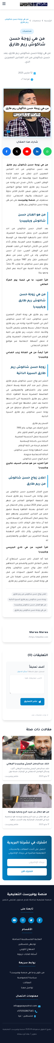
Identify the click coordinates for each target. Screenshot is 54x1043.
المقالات (27, 983)
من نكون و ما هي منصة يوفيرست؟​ (27, 973)
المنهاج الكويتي (27, 949)
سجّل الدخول (22, 672)
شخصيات (36, 21)
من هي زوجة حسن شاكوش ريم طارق (30, 610)
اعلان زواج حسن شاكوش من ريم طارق (29, 594)
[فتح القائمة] (4, 4)
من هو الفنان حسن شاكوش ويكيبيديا (30, 605)
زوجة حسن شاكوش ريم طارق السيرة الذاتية (27, 600)
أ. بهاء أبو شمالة (24, 1034)
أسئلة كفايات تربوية (27, 954)
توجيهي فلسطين (27, 944)
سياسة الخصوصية (27, 978)
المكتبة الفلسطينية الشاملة (27, 939)
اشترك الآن (27, 871)
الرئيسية (48, 21)
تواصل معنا (27, 988)
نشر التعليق (30, 701)
